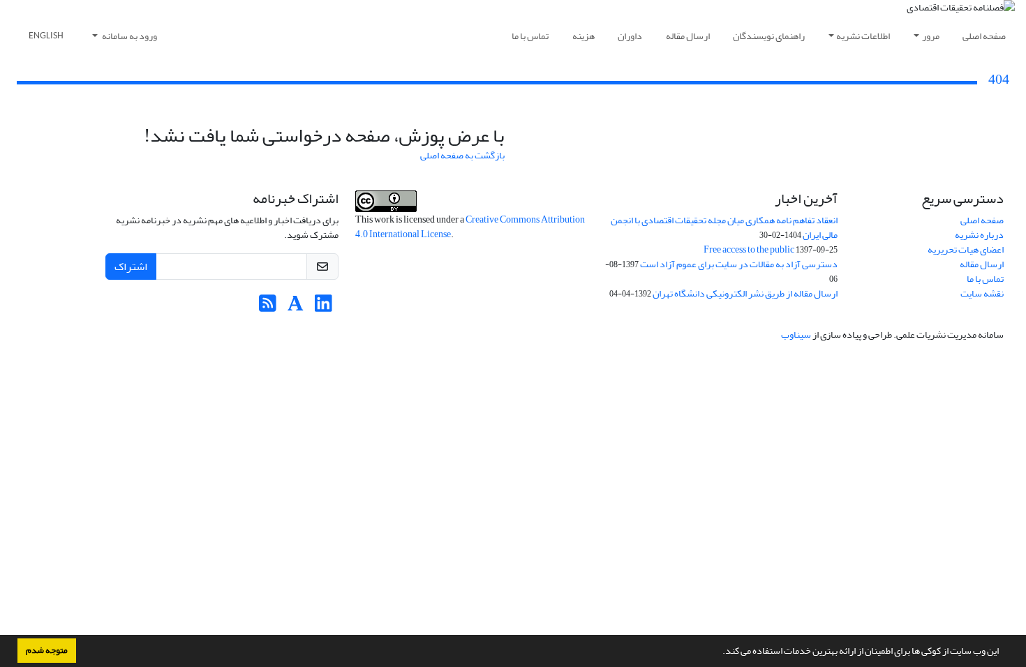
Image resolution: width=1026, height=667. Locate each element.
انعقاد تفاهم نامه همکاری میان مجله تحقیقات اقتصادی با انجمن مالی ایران (724, 227)
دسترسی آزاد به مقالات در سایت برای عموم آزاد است (739, 264)
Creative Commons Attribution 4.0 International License (470, 226)
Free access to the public (749, 249)
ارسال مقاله (688, 36)
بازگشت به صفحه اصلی (462, 155)
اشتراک (130, 266)
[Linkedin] (323, 307)
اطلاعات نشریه (863, 36)
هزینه (583, 36)
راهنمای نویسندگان (769, 36)
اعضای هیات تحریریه (966, 249)
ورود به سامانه (129, 36)
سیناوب (796, 334)
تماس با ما (530, 36)
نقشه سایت (982, 293)
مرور (930, 36)
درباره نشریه (979, 234)
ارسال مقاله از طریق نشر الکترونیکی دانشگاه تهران (745, 293)
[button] (719, 652)
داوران (630, 36)
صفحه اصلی (984, 36)
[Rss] (268, 307)
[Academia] (295, 307)
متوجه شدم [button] (47, 650)
